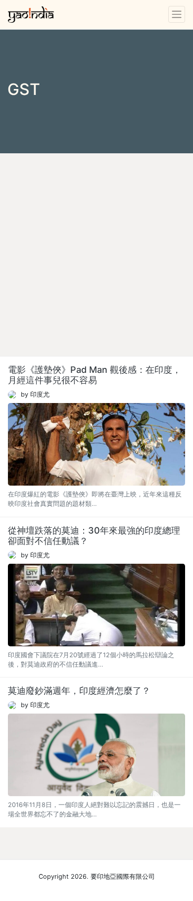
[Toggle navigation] (176, 14)
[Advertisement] (96, 254)
